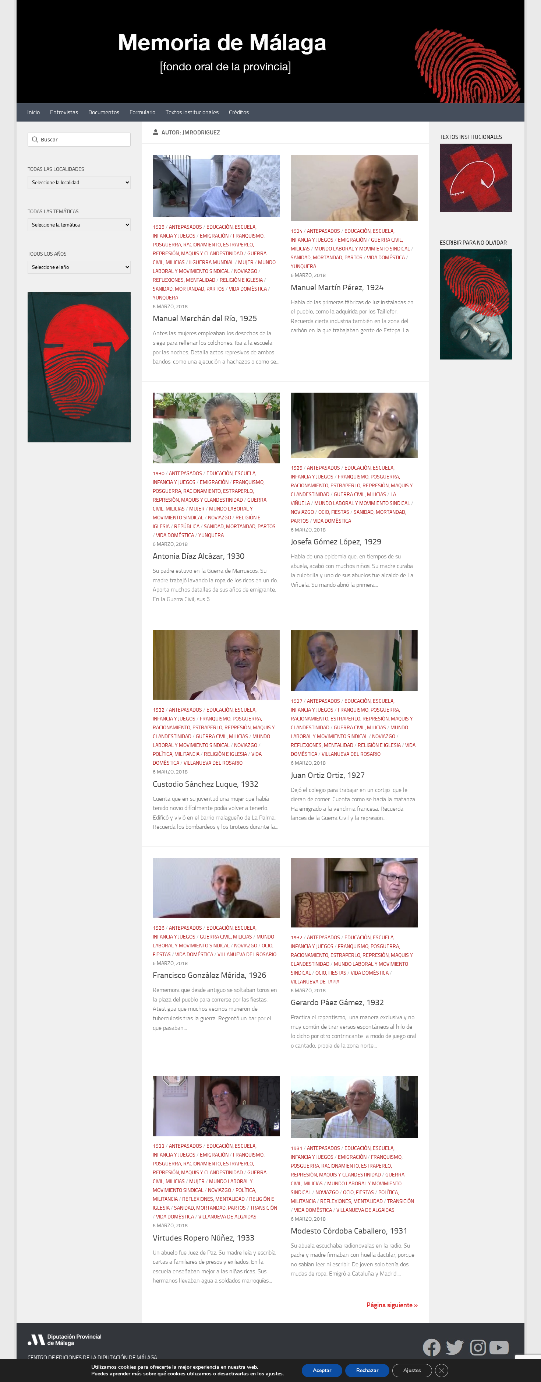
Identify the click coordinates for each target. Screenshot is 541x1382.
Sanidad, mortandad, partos (188, 289)
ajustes (274, 1374)
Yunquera (165, 298)
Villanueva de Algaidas (227, 1217)
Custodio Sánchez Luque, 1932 (205, 784)
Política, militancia (176, 754)
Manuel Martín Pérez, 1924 (337, 287)
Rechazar (367, 1370)
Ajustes (412, 1370)
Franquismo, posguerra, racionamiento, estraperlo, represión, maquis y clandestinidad (209, 245)
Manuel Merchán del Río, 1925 (205, 318)
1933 (159, 1146)
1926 (159, 928)
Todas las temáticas (53, 211)
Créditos (239, 112)
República (186, 526)
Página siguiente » (392, 1305)
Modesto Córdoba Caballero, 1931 (349, 1231)
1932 (159, 710)
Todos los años (47, 254)
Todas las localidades (56, 169)
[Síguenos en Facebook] (431, 1348)
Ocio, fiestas (333, 512)
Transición (263, 1208)
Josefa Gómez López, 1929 (336, 542)
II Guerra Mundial (211, 262)
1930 (159, 473)
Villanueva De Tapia (315, 982)
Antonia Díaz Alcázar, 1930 (198, 556)
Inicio (33, 112)
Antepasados (185, 227)
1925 (159, 227)
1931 (297, 1148)
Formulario (142, 112)
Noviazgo (245, 271)
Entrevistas (64, 112)
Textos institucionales (192, 112)
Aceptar (322, 1370)
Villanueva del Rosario (213, 763)
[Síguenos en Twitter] (455, 1348)
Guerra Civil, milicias (360, 494)
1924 (297, 231)
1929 (297, 468)
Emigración (214, 236)
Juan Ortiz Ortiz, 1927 (328, 775)
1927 (297, 701)
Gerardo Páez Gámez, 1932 (337, 1002)
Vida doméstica (248, 289)
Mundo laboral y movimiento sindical (362, 249)
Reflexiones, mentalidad (184, 280)
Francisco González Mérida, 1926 (209, 975)
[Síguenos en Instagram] (489, 1348)
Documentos (103, 112)
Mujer (246, 262)
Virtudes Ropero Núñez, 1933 (203, 1238)
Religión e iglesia (241, 280)
